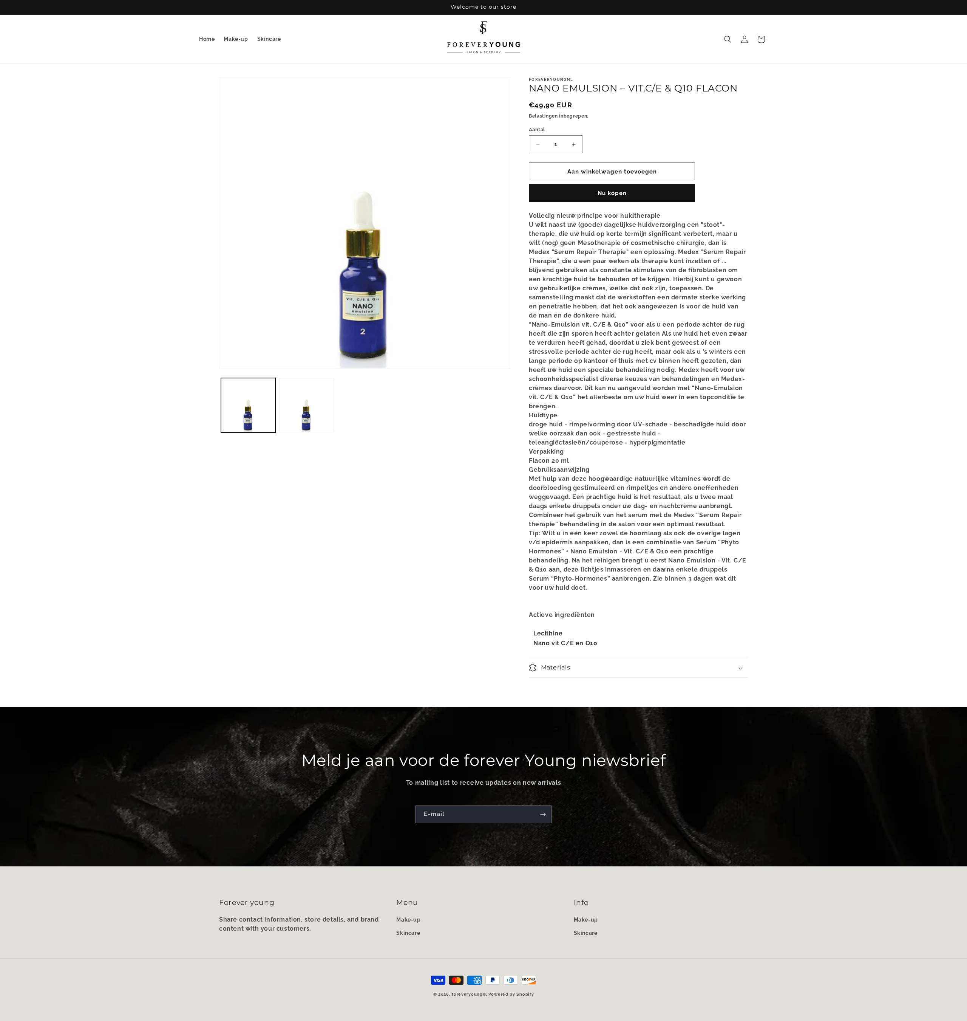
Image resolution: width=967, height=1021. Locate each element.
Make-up (408, 919)
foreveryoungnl (469, 994)
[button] (728, 39)
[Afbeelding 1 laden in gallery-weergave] (248, 405)
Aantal (537, 129)
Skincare (408, 933)
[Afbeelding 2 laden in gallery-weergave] (306, 405)
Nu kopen (612, 193)
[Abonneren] (542, 814)
